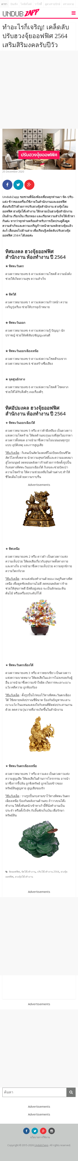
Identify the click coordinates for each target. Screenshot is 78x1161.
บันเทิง (14, 4)
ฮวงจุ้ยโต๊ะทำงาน (24, 876)
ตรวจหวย (68, 4)
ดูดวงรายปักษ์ (52, 4)
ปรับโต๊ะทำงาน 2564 (48, 871)
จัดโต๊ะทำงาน (28, 871)
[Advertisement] (39, 90)
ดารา (4, 4)
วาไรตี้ (38, 4)
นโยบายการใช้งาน (40, 1137)
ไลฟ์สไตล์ (26, 4)
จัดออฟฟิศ (14, 871)
